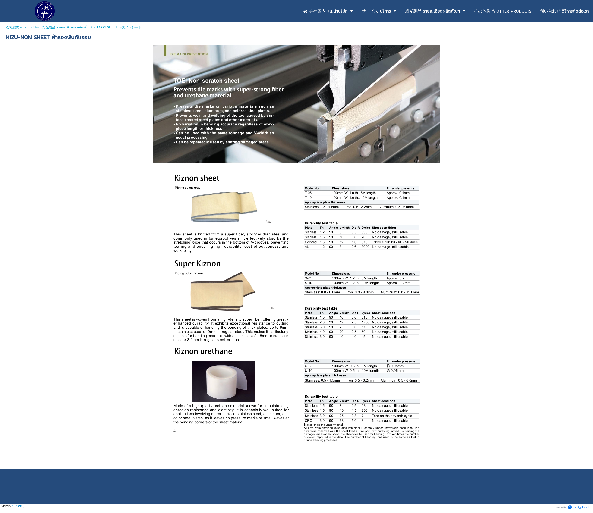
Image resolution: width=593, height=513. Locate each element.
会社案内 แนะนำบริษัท (22, 27)
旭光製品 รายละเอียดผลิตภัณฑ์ (64, 27)
